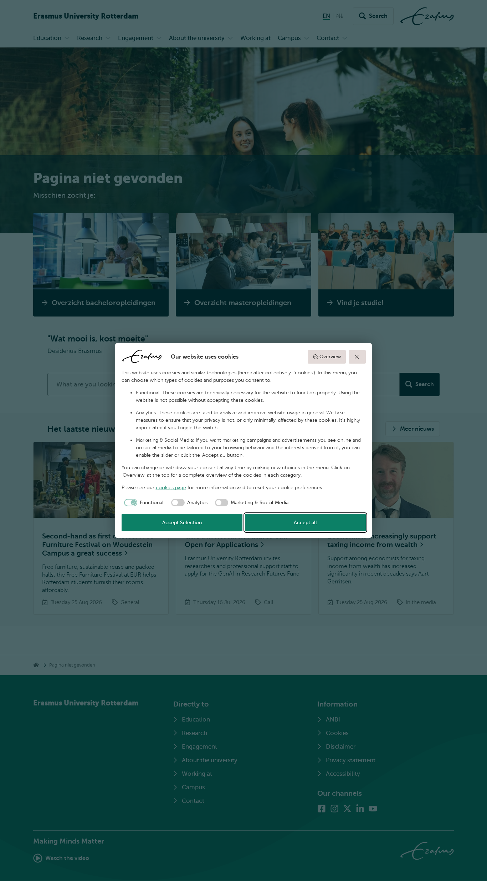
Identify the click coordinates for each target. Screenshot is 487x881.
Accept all (305, 522)
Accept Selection (182, 522)
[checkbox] (143, 503)
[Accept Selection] (357, 357)
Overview (330, 356)
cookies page (171, 487)
